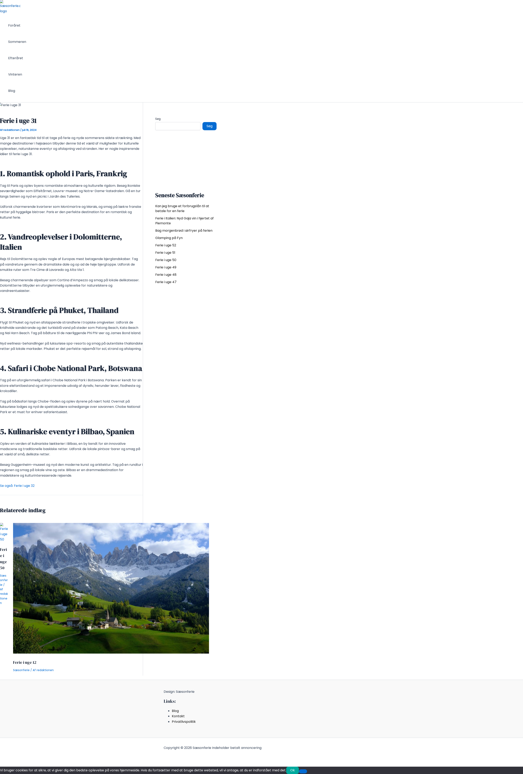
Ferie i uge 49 (165, 267)
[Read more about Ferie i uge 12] (111, 652)
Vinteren (15, 74)
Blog (11, 90)
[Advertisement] (186, 159)
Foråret (14, 25)
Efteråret (15, 58)
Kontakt (178, 716)
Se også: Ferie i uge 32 (17, 485)
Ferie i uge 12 (24, 662)
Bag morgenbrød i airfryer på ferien (183, 230)
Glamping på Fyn (169, 238)
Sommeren (17, 41)
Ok (292, 770)
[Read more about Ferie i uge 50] (4, 539)
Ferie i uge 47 (166, 282)
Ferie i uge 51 (165, 252)
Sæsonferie (4, 580)
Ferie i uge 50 (165, 260)
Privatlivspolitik (184, 721)
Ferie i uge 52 (165, 245)
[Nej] (303, 771)
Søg (158, 119)
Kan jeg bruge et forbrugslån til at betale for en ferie (182, 208)
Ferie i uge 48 (166, 274)
